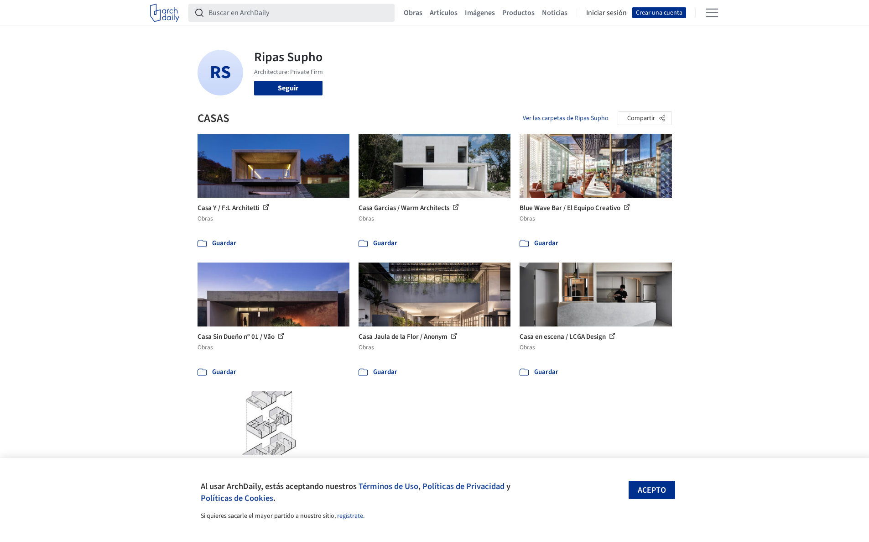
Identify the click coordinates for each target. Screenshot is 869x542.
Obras (413, 13)
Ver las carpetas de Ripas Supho (566, 118)
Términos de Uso (388, 486)
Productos (518, 13)
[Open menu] (712, 12)
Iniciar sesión (606, 13)
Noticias (554, 13)
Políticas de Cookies (237, 498)
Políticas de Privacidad (463, 486)
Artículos (444, 13)
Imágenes (480, 13)
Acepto (652, 490)
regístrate (350, 516)
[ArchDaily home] (164, 13)
